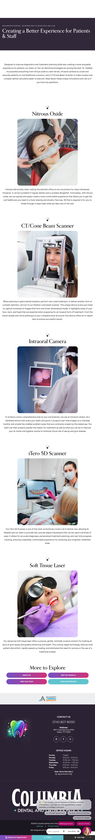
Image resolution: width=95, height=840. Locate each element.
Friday (51, 767)
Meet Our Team (26, 682)
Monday (52, 758)
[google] (56, 739)
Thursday (53, 765)
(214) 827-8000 (63, 722)
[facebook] (63, 739)
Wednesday (53, 763)
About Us (27, 675)
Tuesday (52, 760)
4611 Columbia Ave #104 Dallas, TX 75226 (63, 730)
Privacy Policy (53, 826)
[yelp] (70, 739)
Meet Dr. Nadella (68, 675)
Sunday (52, 755)
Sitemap (39, 826)
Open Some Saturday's (63, 772)
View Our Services (68, 682)
